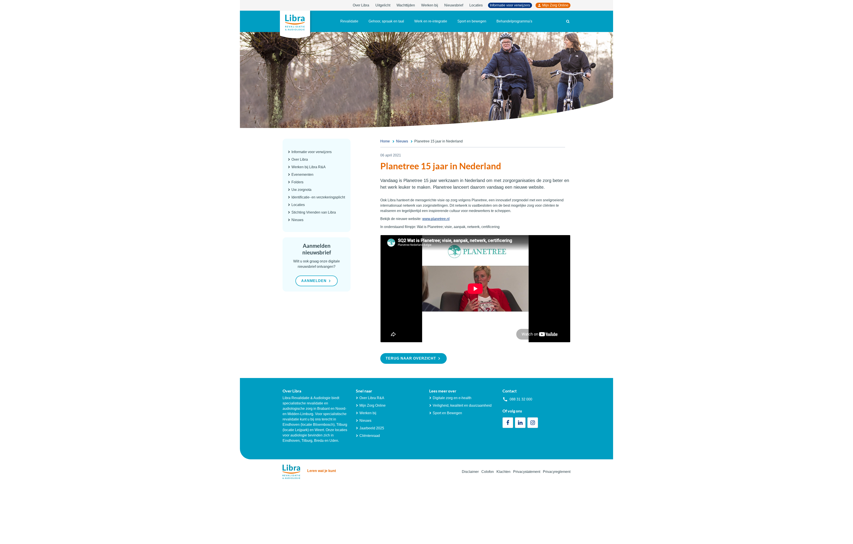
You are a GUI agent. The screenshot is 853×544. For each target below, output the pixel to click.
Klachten (503, 472)
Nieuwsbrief (453, 5)
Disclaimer (470, 472)
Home (385, 141)
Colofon (487, 472)
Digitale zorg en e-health (452, 398)
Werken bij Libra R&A (308, 167)
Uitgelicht (382, 5)
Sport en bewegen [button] (471, 21)
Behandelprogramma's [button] (514, 21)
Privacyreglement (556, 472)
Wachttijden (406, 5)
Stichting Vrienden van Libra (313, 212)
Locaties (476, 5)
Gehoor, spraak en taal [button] (386, 21)
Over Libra (361, 5)
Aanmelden (314, 281)
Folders (297, 182)
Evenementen (302, 174)
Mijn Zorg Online (555, 5)
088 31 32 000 (521, 399)
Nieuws (297, 220)
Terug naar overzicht (411, 358)
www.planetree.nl (436, 219)
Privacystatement (526, 472)
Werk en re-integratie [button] (430, 21)
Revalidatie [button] (349, 21)
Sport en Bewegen (447, 413)
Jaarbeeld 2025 (371, 428)
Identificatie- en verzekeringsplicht (318, 197)
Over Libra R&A (371, 398)
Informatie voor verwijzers (510, 5)
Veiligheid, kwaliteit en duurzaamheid (462, 405)
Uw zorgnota (301, 190)
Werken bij (429, 5)
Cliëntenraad (369, 436)
